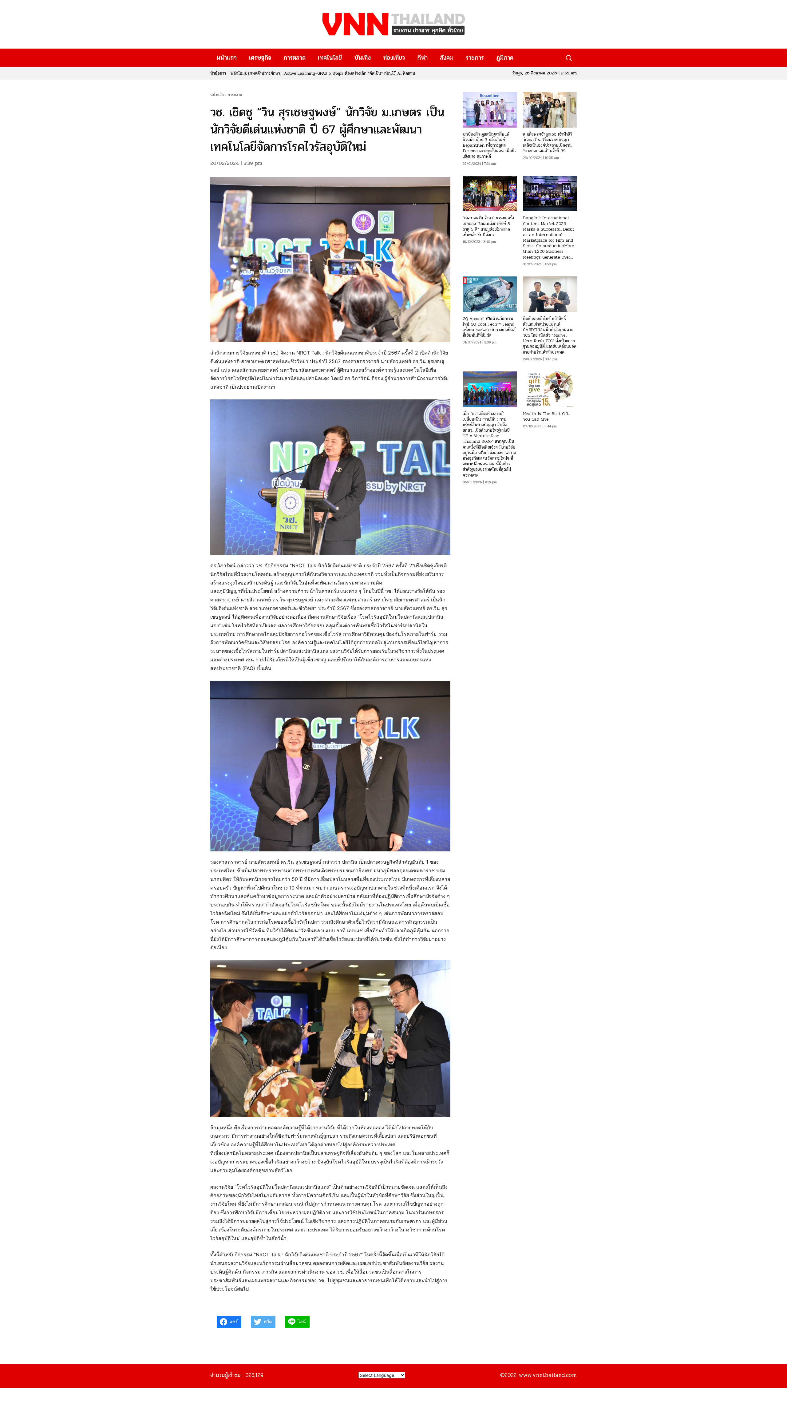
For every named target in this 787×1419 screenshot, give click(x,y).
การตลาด (235, 94)
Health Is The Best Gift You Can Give (546, 416)
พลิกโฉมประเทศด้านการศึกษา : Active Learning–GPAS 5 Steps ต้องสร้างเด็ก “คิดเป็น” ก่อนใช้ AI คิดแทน (323, 73)
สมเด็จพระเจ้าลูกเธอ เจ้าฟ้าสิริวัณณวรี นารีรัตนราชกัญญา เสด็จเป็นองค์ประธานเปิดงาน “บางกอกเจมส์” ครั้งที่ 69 (547, 142)
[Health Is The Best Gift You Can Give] (550, 389)
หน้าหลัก (217, 94)
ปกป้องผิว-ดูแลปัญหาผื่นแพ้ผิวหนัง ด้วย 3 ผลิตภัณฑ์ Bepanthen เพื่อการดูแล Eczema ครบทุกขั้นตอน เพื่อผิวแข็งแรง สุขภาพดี (489, 145)
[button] (568, 58)
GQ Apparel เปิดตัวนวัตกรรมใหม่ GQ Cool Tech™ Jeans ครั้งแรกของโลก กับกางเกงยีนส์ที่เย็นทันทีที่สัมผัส (489, 327)
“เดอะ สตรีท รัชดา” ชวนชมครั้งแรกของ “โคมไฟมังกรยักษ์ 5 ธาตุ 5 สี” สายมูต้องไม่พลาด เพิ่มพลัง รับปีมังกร (488, 226)
